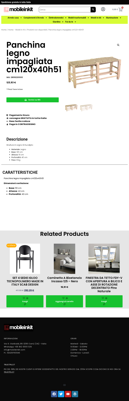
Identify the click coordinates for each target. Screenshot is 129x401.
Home (4, 30)
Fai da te (69, 22)
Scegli (25, 301)
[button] (32, 99)
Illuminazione (112, 18)
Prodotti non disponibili (37, 30)
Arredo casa (13, 18)
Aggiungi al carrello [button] (64, 301)
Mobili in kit (96, 18)
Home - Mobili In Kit (16, 30)
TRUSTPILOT (9, 372)
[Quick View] (27, 298)
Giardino (56, 22)
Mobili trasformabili (77, 18)
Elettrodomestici (56, 18)
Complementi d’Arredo (34, 18)
